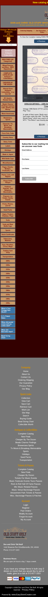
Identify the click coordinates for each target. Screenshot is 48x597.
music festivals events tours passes (25, 481)
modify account (26, 514)
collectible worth (25, 424)
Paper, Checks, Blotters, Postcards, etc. (7, 168)
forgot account (25, 517)
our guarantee (25, 383)
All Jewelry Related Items (8, 99)
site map (26, 413)
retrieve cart (26, 407)
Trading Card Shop (7, 251)
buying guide (26, 418)
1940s (8, 282)
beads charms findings (25, 442)
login (25, 505)
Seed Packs (8, 210)
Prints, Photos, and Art (7, 205)
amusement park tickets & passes (25, 493)
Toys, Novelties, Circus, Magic (8, 245)
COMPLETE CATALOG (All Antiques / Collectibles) (8, 75)
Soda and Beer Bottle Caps (8, 225)
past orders (26, 511)
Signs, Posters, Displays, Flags (7, 215)
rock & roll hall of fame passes (26, 484)
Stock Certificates (8, 234)
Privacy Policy (28, 590)
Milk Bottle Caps (8, 158)
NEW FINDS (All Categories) (8, 60)
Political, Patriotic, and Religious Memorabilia (8, 189)
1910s (8, 269)
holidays (26, 454)
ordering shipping (26, 380)
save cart (25, 404)
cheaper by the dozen (26, 439)
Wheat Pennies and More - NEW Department (8, 67)
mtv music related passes (26, 487)
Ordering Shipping (26, 31)
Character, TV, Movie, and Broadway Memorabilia (8, 126)
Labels (7, 146)
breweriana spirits (26, 445)
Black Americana (8, 113)
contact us (26, 377)
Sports (7, 230)
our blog (26, 389)
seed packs (26, 457)
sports (26, 451)
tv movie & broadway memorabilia (26, 448)
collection (25, 398)
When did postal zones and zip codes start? (7, 324)
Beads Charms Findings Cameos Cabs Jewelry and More (8, 106)
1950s (8, 286)
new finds (25, 437)
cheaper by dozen (26, 475)
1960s (8, 290)
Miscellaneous (8, 163)
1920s (8, 273)
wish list (26, 410)
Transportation (8, 257)
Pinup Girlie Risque (7, 181)
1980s (8, 299)
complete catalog (26, 434)
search (26, 416)
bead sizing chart (26, 421)
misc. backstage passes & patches (25, 496)
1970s (8, 295)
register (25, 508)
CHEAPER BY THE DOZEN (8, 83)
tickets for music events (26, 478)
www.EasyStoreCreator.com (24, 594)
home (25, 371)
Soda (8, 220)
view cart (26, 401)
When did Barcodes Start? (7, 331)
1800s (8, 261)
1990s (8, 303)
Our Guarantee (41, 31)
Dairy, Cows (8, 142)
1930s (8, 278)
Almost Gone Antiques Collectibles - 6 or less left (8, 91)
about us (26, 374)
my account (26, 519)
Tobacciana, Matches (7, 239)
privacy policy (25, 386)
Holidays (8, 150)
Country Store (8, 137)
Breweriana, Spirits (8, 118)
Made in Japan (8, 154)
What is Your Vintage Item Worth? (6, 310)
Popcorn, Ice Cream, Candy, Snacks (8, 198)
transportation (26, 460)
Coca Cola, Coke (8, 133)
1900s (8, 265)
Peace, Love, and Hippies (8, 175)
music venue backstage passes (26, 490)
